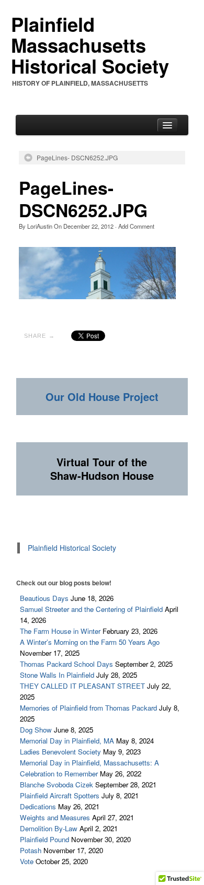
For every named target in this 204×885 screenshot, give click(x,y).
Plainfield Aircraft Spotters (59, 795)
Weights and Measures (55, 817)
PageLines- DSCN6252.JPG (77, 158)
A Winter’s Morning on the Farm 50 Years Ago (90, 642)
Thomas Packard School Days (66, 664)
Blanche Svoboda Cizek (56, 784)
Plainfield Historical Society (72, 547)
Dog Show (36, 730)
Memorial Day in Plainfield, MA (67, 741)
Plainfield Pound (44, 839)
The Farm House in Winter (60, 631)
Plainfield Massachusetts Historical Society (90, 45)
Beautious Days (44, 598)
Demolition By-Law (48, 828)
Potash (30, 850)
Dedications (38, 806)
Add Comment (136, 226)
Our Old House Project (102, 396)
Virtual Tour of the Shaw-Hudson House (102, 468)
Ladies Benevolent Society (60, 752)
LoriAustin (39, 226)
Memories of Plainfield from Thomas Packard (88, 708)
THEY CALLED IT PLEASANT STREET (82, 686)
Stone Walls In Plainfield (57, 675)
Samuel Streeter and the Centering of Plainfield (91, 609)
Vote (26, 861)
